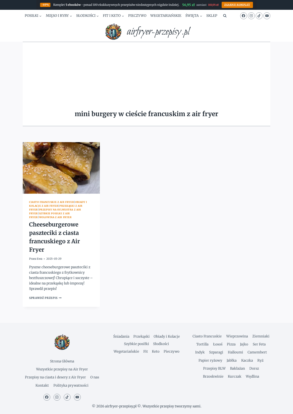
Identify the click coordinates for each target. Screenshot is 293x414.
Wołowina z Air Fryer (55, 217)
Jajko (244, 344)
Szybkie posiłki (136, 344)
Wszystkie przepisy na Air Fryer (62, 369)
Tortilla (202, 344)
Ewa (39, 258)
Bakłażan (237, 368)
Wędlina (252, 376)
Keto (155, 351)
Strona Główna (62, 361)
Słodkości (161, 344)
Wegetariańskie (165, 15)
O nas (94, 377)
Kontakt (42, 385)
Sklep (211, 15)
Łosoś (217, 344)
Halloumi (235, 352)
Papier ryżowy (210, 360)
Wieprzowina (237, 336)
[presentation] (61, 168)
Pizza (231, 344)
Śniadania (121, 336)
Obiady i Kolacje (167, 336)
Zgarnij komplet (237, 4)
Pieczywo (137, 15)
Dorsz (254, 368)
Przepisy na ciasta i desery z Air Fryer (55, 377)
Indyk (200, 352)
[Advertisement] (146, 72)
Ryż (260, 360)
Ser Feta (259, 344)
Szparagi (216, 352)
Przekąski (141, 336)
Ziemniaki (260, 336)
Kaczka (247, 360)
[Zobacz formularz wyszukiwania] (224, 15)
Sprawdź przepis (45, 298)
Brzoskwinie (213, 376)
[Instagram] (251, 15)
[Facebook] (243, 15)
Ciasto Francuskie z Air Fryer (51, 202)
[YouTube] (267, 15)
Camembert (257, 352)
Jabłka (232, 360)
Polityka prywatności (70, 385)
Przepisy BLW (214, 368)
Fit (145, 351)
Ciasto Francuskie (207, 336)
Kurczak (234, 376)
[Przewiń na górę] (283, 408)
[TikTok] (259, 15)
